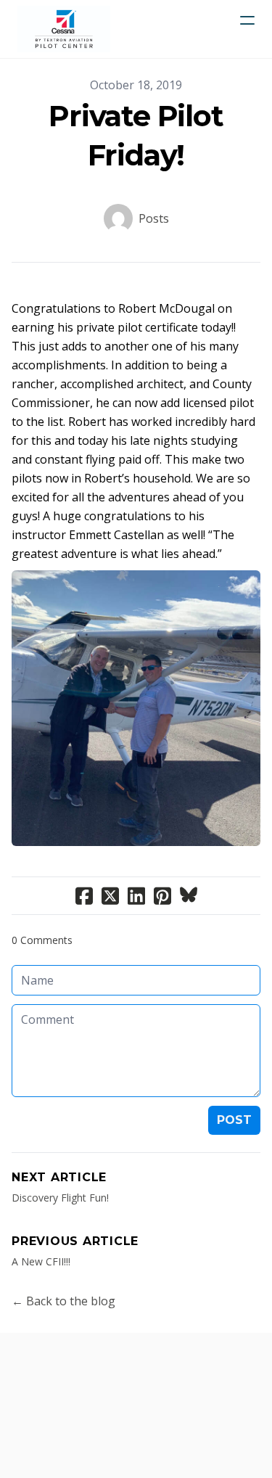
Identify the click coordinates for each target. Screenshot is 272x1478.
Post (234, 1120)
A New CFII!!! (41, 1261)
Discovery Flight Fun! (60, 1197)
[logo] (63, 29)
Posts (154, 218)
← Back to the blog (63, 1301)
